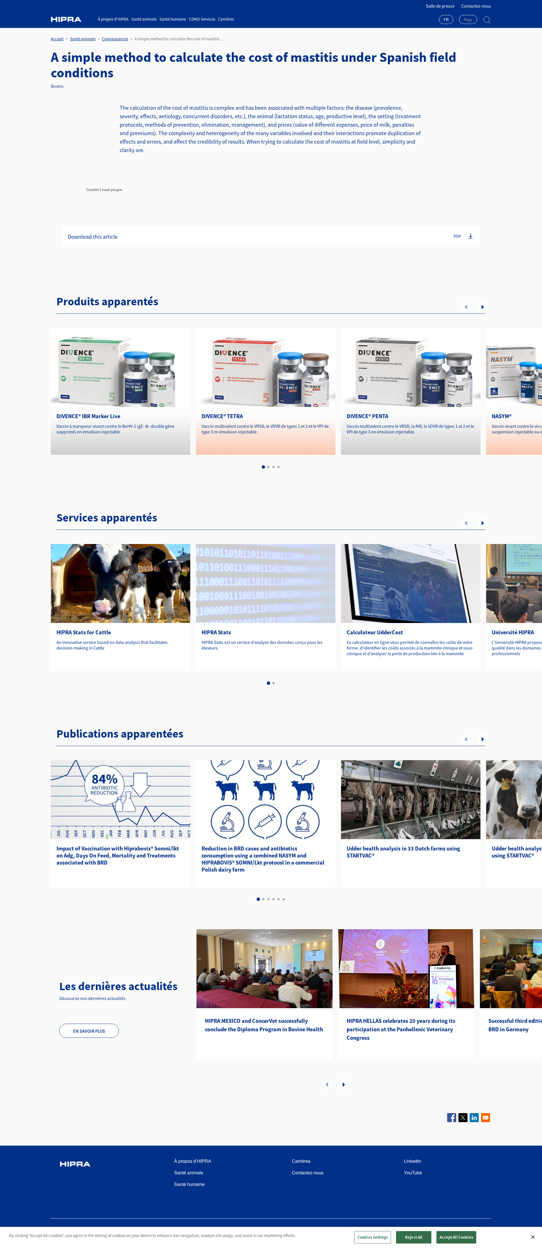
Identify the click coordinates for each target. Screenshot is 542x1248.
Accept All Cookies (456, 1237)
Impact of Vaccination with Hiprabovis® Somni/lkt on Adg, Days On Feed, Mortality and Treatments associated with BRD (117, 855)
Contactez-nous (476, 6)
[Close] (533, 1237)
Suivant (482, 306)
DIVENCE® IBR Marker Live (88, 416)
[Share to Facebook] (451, 1117)
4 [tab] (278, 467)
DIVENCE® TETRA (222, 416)
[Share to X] (462, 1117)
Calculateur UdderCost (375, 632)
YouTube (413, 1172)
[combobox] (446, 20)
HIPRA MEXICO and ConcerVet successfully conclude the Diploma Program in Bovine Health (264, 1025)
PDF (457, 236)
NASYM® (502, 416)
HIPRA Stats (216, 632)
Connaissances (115, 38)
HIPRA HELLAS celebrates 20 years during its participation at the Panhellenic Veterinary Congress (401, 1029)
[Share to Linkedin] (474, 1117)
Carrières (226, 19)
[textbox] (468, 19)
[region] (271, 1237)
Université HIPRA (513, 632)
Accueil (57, 38)
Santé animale (144, 19)
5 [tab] (278, 899)
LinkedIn (412, 1161)
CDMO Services (202, 19)
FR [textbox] (446, 19)
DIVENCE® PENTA (367, 416)
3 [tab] (273, 467)
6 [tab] (284, 899)
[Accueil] (72, 19)
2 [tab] (268, 467)
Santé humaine (172, 19)
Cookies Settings (372, 1237)
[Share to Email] (485, 1117)
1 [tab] (263, 467)
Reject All (414, 1237)
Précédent (465, 306)
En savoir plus (89, 1031)
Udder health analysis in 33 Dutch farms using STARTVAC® (403, 852)
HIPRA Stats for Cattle (83, 632)
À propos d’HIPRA (113, 19)
